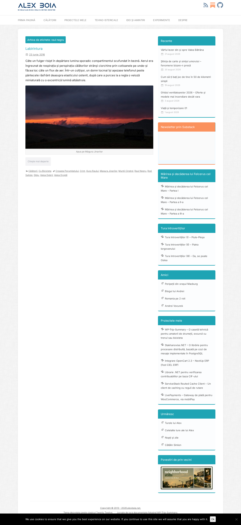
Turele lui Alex (173, 422)
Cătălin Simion (173, 444)
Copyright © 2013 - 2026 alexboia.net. (120, 508)
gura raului (92, 171)
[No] (236, 519)
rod (149, 171)
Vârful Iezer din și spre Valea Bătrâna (182, 49)
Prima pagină (26, 20)
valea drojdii (60, 175)
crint (82, 171)
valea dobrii (46, 175)
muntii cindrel (125, 171)
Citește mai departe (38, 161)
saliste (29, 175)
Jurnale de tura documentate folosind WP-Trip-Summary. (147, 512)
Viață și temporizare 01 (174, 108)
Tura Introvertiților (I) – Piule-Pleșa (184, 237)
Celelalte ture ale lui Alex (179, 430)
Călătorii (49, 20)
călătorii (32, 171)
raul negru (140, 171)
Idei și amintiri (135, 20)
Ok (212, 519)
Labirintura (34, 49)
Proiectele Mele (75, 20)
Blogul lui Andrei (174, 291)
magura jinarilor (108, 171)
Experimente (161, 20)
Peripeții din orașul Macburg (181, 283)
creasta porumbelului (67, 171)
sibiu (36, 175)
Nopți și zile (171, 437)
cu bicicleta (45, 171)
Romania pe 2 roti (175, 298)
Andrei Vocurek (174, 305)
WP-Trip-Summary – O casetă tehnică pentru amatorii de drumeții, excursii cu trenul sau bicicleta (184, 333)
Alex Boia (37, 5)
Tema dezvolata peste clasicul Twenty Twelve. (88, 512)
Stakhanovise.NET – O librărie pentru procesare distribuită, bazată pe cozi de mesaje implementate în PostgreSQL (184, 349)
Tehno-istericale (106, 20)
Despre (183, 20)
